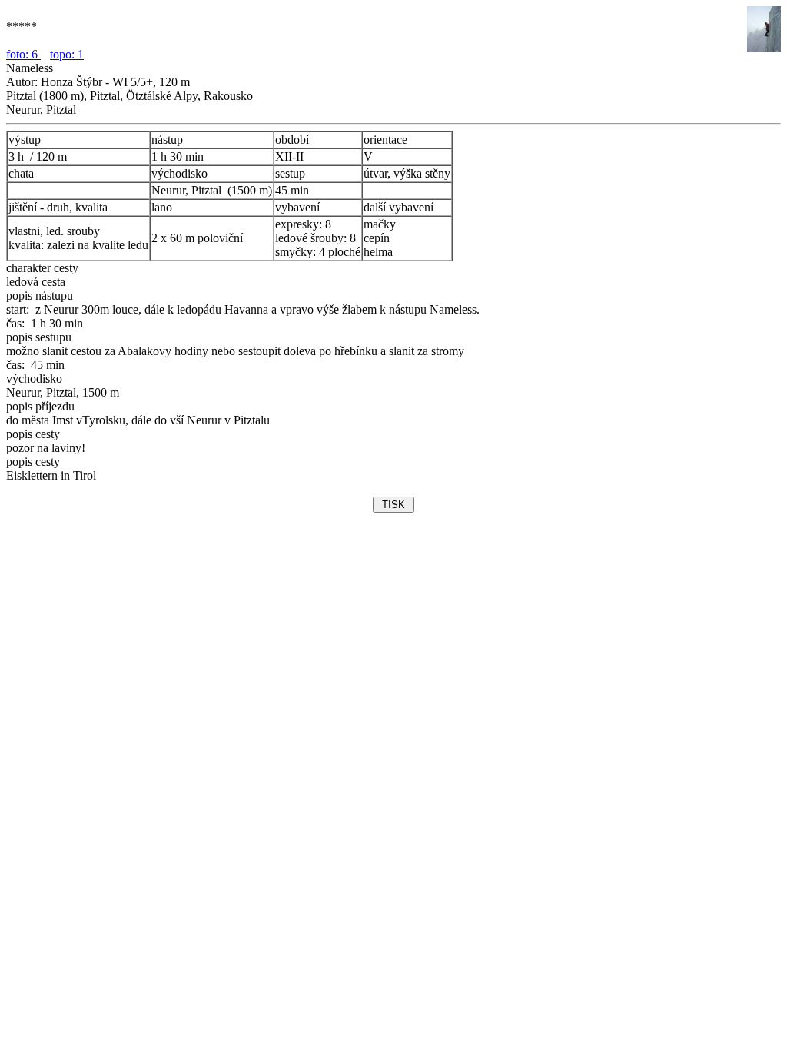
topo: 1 (67, 54)
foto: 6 (23, 54)
